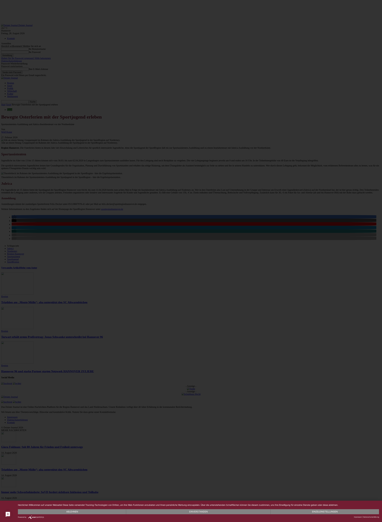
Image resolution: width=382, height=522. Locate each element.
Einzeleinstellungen (325, 511)
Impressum (358, 517)
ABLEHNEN (72, 511)
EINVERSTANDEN (198, 511)
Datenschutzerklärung (371, 517)
